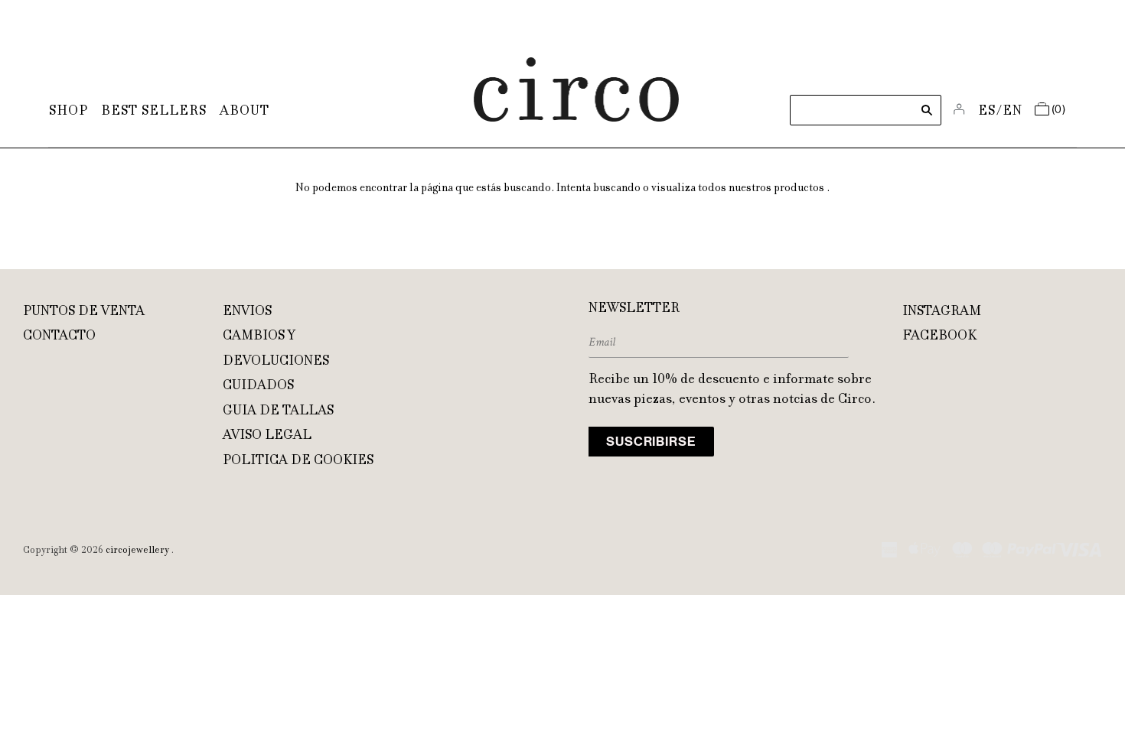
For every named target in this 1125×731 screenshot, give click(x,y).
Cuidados (258, 386)
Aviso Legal (267, 435)
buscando (617, 189)
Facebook (939, 336)
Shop (68, 111)
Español (987, 111)
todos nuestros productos (761, 189)
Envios (247, 312)
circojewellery (137, 550)
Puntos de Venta (84, 312)
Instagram (941, 312)
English (1013, 111)
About (244, 111)
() (1059, 110)
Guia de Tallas (278, 411)
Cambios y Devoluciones (276, 349)
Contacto (59, 336)
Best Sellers (154, 111)
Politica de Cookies (298, 461)
